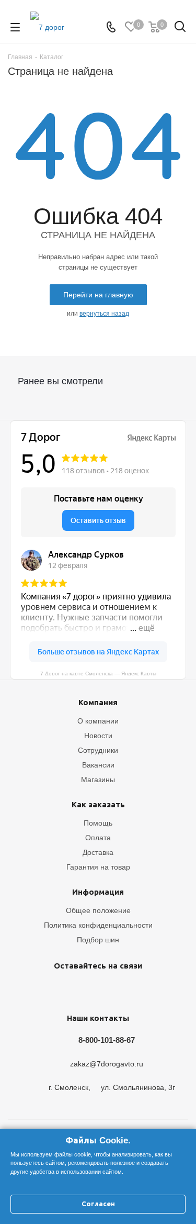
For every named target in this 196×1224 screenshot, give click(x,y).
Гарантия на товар (98, 867)
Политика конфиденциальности (98, 925)
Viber (121, 990)
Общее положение (98, 910)
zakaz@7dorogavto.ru (106, 1064)
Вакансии (98, 765)
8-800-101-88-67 (106, 1040)
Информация (98, 891)
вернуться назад (104, 313)
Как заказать (98, 804)
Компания (98, 702)
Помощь (98, 823)
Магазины (98, 779)
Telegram (69, 990)
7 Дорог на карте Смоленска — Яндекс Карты (98, 673)
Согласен (98, 1204)
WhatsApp (147, 990)
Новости (98, 735)
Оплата (98, 837)
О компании (98, 721)
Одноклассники (95, 990)
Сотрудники (98, 750)
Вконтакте (43, 990)
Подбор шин (98, 940)
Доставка (98, 852)
